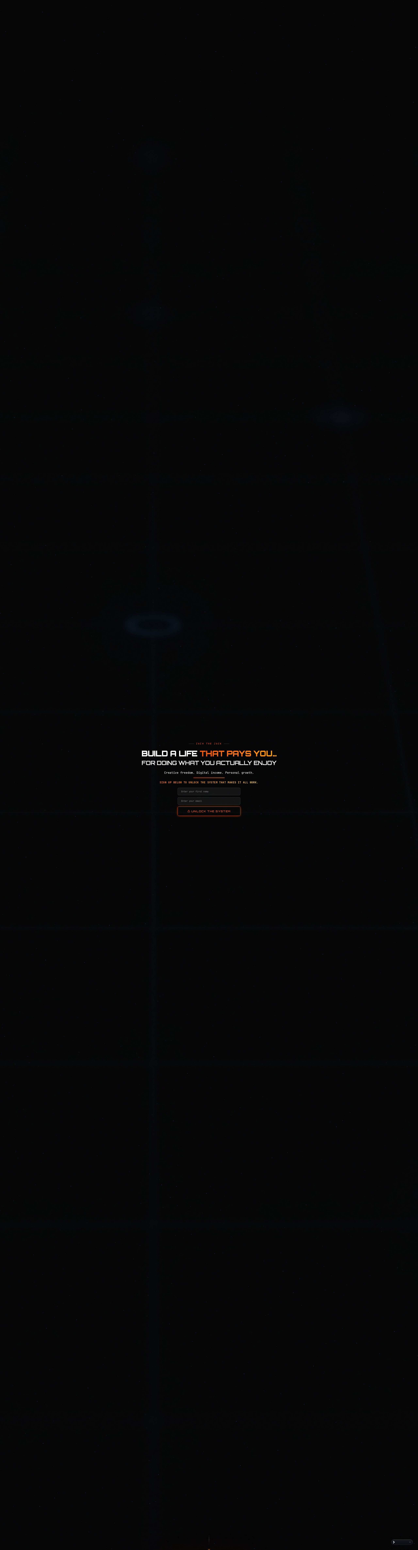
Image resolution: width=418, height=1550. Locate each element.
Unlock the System (211, 811)
